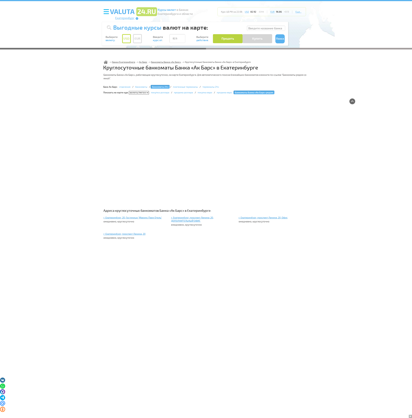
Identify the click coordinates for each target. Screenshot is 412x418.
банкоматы (141, 87)
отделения (125, 87)
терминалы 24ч (210, 87)
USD (247, 11)
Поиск (280, 38)
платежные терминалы (185, 87)
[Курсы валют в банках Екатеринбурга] (105, 62)
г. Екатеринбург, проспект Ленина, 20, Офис (263, 217)
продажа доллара (183, 92)
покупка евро (205, 92)
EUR (272, 11)
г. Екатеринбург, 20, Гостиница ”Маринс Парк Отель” (132, 217)
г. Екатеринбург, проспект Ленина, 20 (124, 234)
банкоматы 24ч (160, 87)
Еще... (298, 11)
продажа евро (224, 92)
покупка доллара (160, 92)
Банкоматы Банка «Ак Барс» (166, 62)
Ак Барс (143, 62)
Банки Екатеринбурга (123, 62)
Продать (227, 39)
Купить (257, 39)
